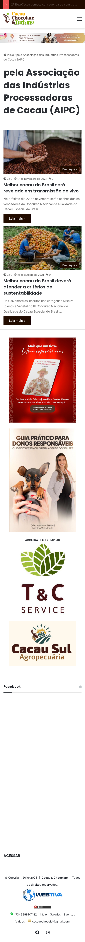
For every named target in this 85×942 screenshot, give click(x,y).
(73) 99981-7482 (25, 914)
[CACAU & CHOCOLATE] (18, 18)
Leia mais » (17, 218)
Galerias (55, 914)
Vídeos (20, 921)
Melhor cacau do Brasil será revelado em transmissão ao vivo (41, 188)
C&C (9, 178)
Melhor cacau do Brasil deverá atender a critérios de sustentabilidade (37, 287)
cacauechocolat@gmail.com (50, 921)
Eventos (69, 914)
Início (10, 55)
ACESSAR (11, 855)
